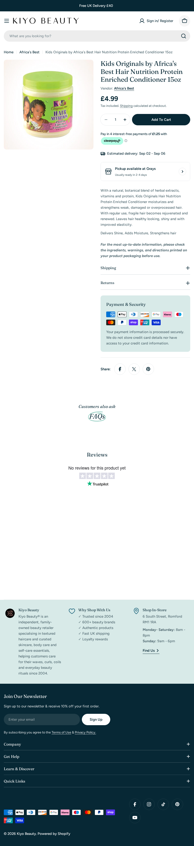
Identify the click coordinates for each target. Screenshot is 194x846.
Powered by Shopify (54, 834)
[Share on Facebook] (120, 369)
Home (8, 52)
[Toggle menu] (6, 21)
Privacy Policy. (85, 732)
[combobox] (97, 36)
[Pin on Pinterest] (148, 369)
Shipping (126, 106)
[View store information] (182, 171)
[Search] (183, 36)
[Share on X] (134, 369)
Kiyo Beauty (26, 834)
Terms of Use (61, 732)
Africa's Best (29, 52)
